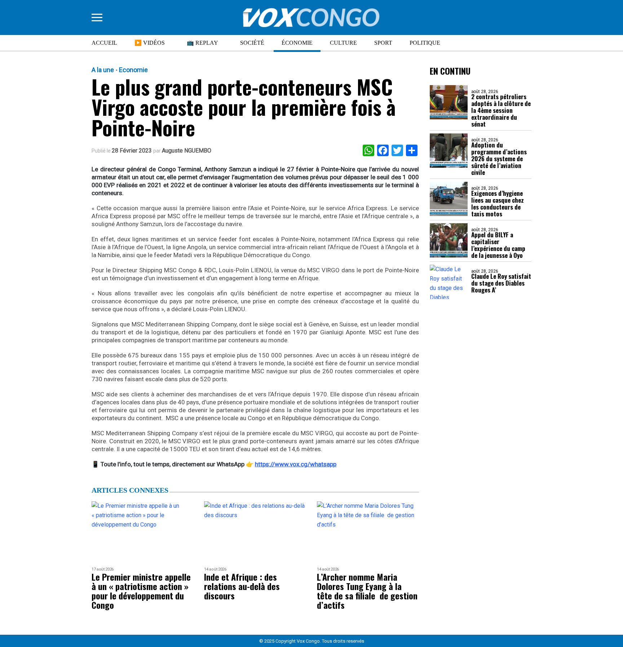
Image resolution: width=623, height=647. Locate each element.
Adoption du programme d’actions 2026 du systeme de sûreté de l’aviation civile (499, 158)
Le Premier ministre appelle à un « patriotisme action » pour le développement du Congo (141, 590)
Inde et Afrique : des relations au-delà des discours (242, 586)
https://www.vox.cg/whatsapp (295, 464)
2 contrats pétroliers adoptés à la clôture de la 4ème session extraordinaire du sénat (501, 110)
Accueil (104, 43)
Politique (425, 43)
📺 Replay (202, 43)
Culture (343, 43)
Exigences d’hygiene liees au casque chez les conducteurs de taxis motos (497, 203)
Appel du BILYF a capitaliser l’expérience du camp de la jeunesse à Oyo (498, 245)
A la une (103, 70)
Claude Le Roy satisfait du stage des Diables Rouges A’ (501, 283)
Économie (297, 43)
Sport (383, 43)
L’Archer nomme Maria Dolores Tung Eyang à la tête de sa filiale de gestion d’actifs (367, 590)
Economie (133, 70)
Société (252, 43)
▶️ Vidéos (149, 43)
